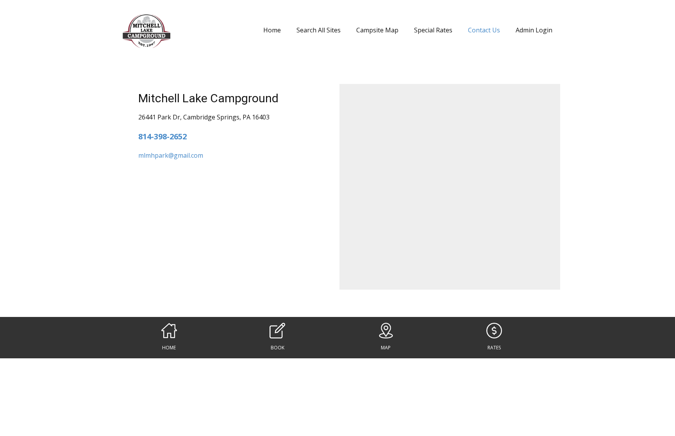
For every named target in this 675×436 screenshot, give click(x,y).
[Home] (146, 31)
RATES (494, 347)
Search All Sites (318, 30)
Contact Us (484, 30)
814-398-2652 (162, 136)
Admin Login (534, 30)
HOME (169, 347)
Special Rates (433, 30)
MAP (386, 347)
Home (272, 30)
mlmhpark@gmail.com (170, 155)
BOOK (277, 347)
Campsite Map (377, 30)
